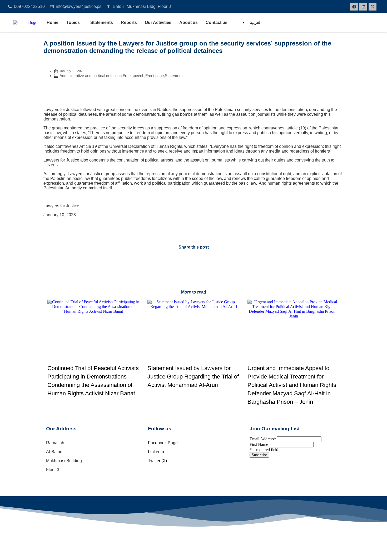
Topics (73, 22)
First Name (259, 444)
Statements (101, 22)
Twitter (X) (157, 460)
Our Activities (158, 22)
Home (52, 22)
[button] (74, 23)
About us (188, 22)
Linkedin (156, 452)
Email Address (263, 439)
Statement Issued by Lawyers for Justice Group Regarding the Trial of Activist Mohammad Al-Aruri (193, 376)
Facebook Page (163, 443)
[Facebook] (354, 7)
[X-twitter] (372, 7)
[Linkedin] (363, 7)
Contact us (216, 22)
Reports (129, 22)
